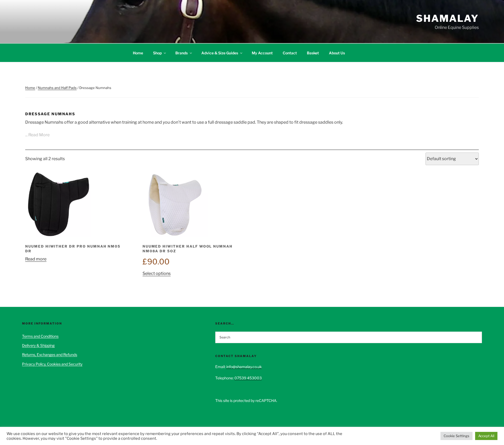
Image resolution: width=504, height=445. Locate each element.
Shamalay (447, 18)
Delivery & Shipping (38, 345)
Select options (157, 273)
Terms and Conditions (40, 336)
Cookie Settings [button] (456, 436)
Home (138, 53)
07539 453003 (248, 378)
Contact (290, 53)
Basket (313, 53)
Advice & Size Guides (219, 53)
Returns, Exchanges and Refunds (49, 354)
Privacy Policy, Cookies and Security (52, 364)
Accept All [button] (486, 436)
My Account (262, 53)
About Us (337, 53)
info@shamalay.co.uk (244, 366)
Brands (181, 53)
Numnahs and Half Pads (57, 88)
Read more (35, 258)
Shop (157, 53)
